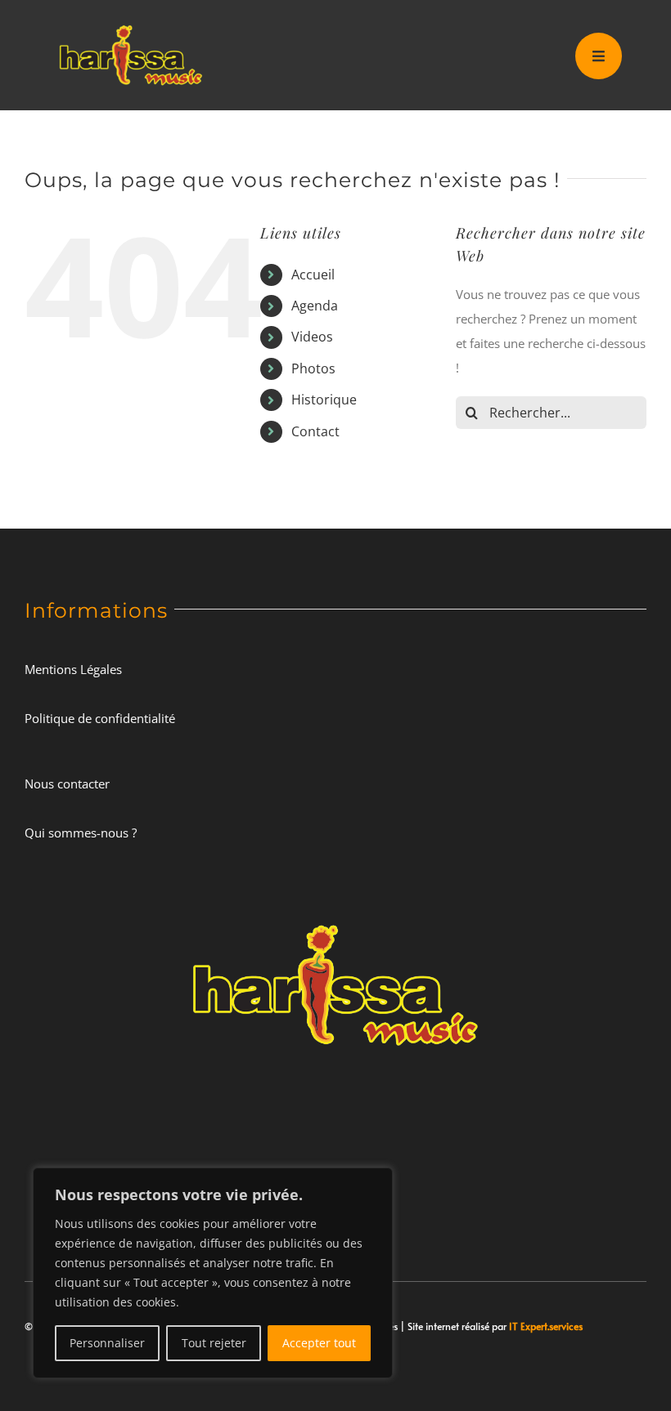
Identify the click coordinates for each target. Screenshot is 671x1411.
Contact (315, 431)
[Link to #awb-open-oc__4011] (598, 56)
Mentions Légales (73, 669)
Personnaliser (107, 1343)
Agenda (314, 306)
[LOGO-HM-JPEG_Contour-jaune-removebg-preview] (335, 912)
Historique (324, 400)
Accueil (313, 275)
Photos (313, 368)
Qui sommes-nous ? (81, 832)
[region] (213, 1273)
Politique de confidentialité (100, 718)
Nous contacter (67, 783)
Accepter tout (319, 1343)
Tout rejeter (214, 1343)
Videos (312, 337)
